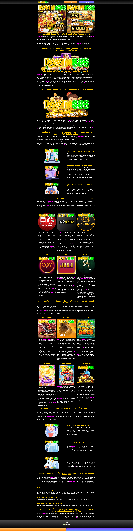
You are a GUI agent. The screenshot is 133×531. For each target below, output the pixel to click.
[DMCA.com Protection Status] (66, 524)
